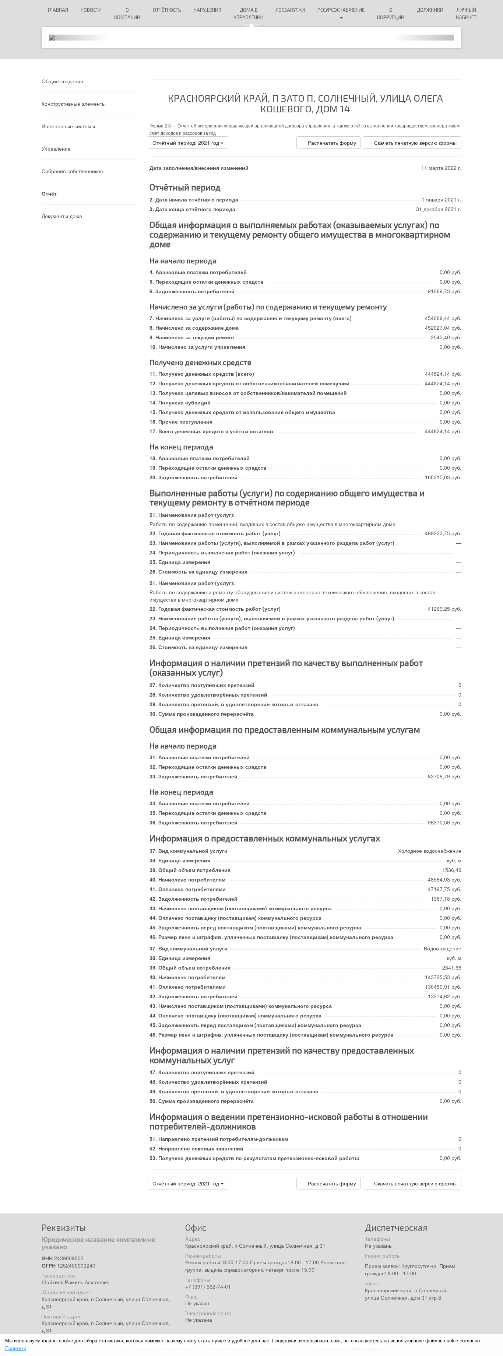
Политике (15, 1348)
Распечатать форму (332, 142)
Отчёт (49, 193)
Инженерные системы (68, 126)
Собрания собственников (72, 171)
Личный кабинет (466, 13)
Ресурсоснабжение (341, 10)
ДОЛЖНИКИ (430, 10)
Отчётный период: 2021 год (186, 142)
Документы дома (62, 216)
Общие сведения (62, 81)
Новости (91, 10)
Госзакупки (290, 10)
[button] (79, 38)
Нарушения (207, 10)
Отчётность (167, 10)
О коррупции (390, 13)
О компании (127, 13)
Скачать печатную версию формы (415, 142)
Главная (58, 10)
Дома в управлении (249, 13)
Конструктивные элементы (74, 103)
